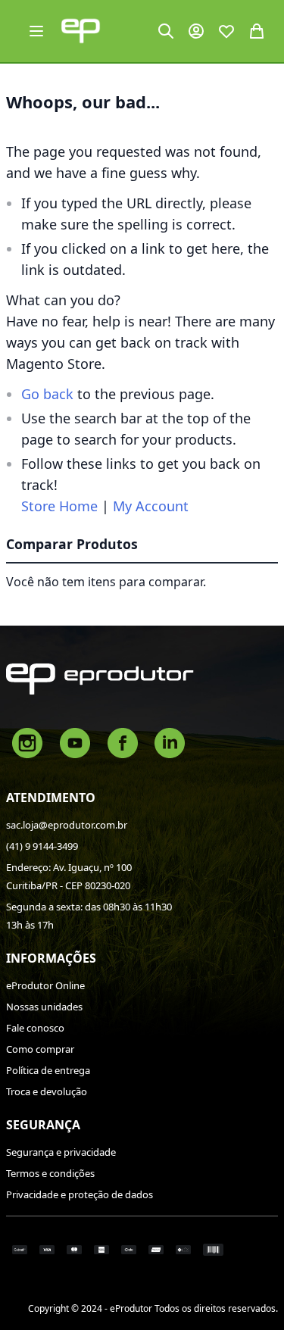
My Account (151, 506)
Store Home (59, 506)
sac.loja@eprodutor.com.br (66, 825)
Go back (47, 394)
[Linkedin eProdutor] (169, 741)
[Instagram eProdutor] (27, 741)
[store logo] (81, 31)
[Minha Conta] (196, 31)
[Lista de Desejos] (226, 31)
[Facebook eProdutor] (123, 741)
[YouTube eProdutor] (75, 741)
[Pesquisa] (166, 31)
